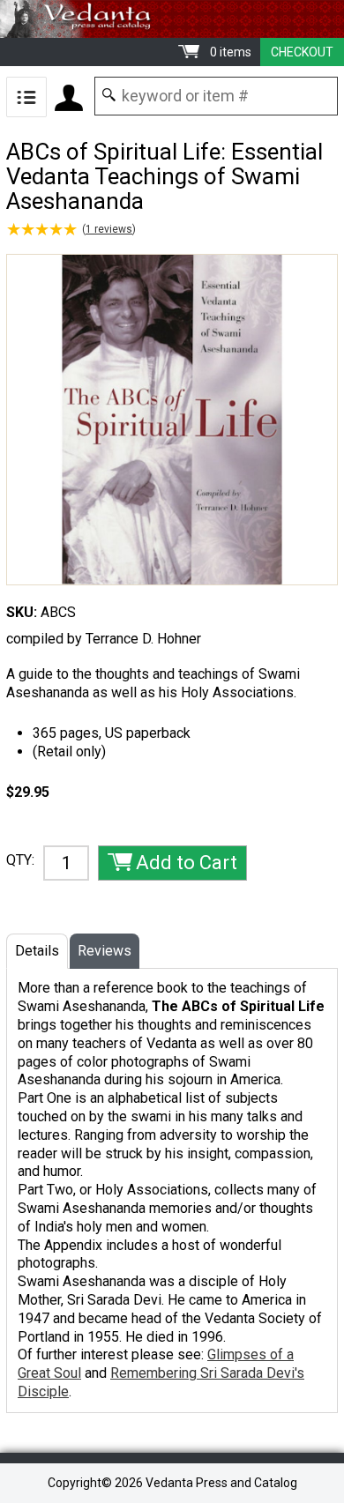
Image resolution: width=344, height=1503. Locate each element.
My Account (69, 97)
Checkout (302, 52)
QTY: (20, 860)
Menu (26, 97)
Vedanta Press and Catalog (172, 19)
